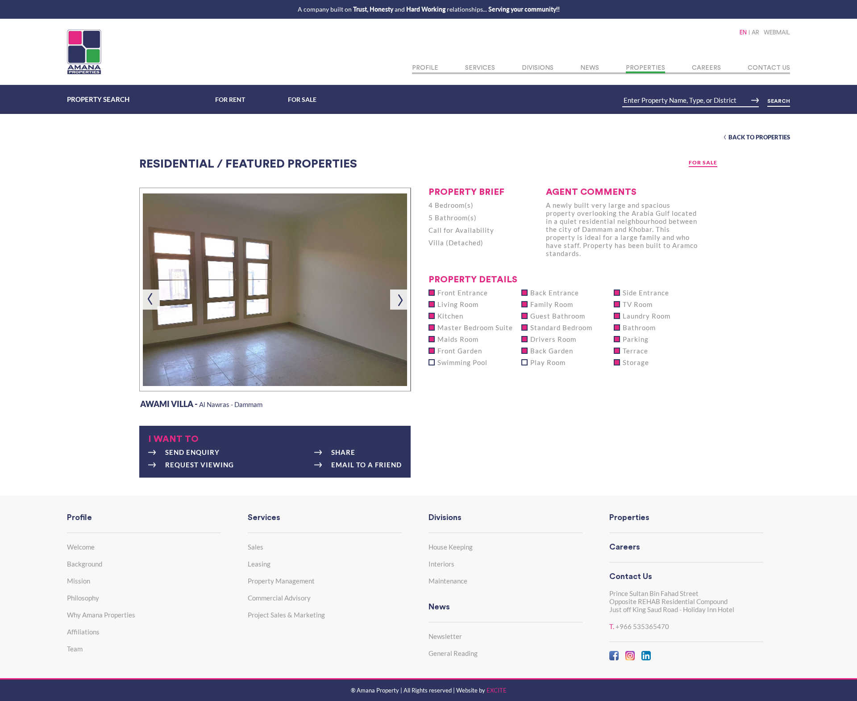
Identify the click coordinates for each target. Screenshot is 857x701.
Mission (78, 581)
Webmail (777, 32)
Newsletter (445, 636)
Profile (425, 68)
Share (343, 452)
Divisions (537, 68)
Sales (255, 547)
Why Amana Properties (101, 615)
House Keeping (450, 547)
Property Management (281, 581)
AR (755, 32)
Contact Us (769, 68)
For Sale (302, 99)
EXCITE (497, 690)
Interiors (441, 564)
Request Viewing (199, 465)
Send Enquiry (192, 452)
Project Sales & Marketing (286, 615)
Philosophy (83, 598)
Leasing (259, 564)
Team (75, 649)
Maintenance (447, 581)
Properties (645, 68)
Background (84, 564)
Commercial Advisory (279, 598)
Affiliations (83, 632)
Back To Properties (759, 137)
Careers (706, 68)
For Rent (230, 99)
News (589, 68)
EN (743, 32)
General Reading (453, 653)
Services (480, 68)
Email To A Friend (366, 465)
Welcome (81, 547)
